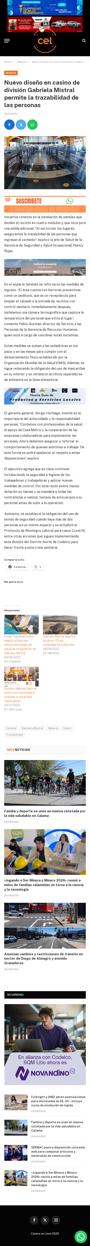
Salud (67, 728)
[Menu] (7, 40)
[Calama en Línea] (45, 40)
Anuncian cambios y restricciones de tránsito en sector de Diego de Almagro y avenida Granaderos (43, 958)
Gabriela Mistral (32, 728)
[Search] (83, 40)
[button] (81, 1237)
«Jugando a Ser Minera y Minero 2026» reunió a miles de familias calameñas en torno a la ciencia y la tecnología (44, 885)
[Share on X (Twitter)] (21, 124)
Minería (11, 73)
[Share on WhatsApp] (32, 124)
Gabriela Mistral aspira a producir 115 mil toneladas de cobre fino (59, 640)
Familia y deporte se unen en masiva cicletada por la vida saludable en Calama (57, 1126)
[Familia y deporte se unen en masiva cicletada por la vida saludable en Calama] (45, 783)
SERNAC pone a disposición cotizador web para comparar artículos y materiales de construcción (58, 1151)
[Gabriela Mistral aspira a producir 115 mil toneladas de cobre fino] (60, 624)
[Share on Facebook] (9, 124)
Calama (11, 728)
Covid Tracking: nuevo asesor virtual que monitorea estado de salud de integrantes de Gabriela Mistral (20, 645)
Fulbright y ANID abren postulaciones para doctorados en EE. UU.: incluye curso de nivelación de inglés (58, 1101)
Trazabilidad (14, 734)
